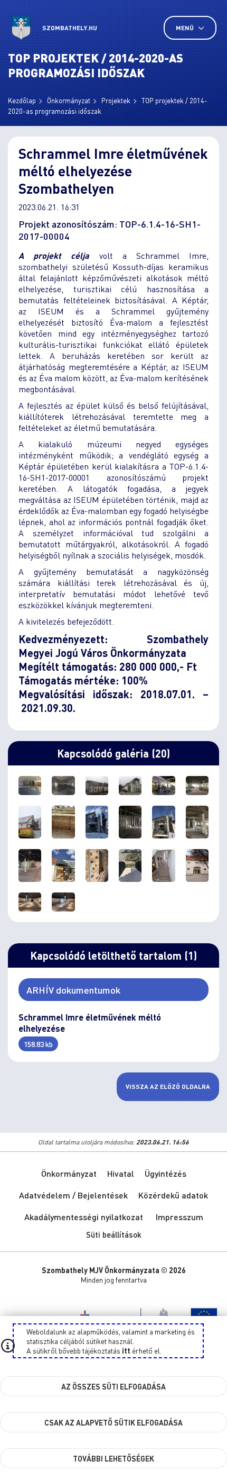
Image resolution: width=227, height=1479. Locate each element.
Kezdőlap (22, 100)
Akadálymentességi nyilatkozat (83, 1216)
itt (126, 1350)
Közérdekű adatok (173, 1195)
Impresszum (179, 1216)
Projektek (115, 100)
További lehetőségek (113, 1458)
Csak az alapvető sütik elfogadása (113, 1422)
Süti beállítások (113, 1234)
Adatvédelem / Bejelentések (73, 1195)
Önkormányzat (68, 100)
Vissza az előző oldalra (168, 1086)
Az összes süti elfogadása (113, 1386)
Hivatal (120, 1173)
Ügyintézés (165, 1173)
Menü (185, 28)
